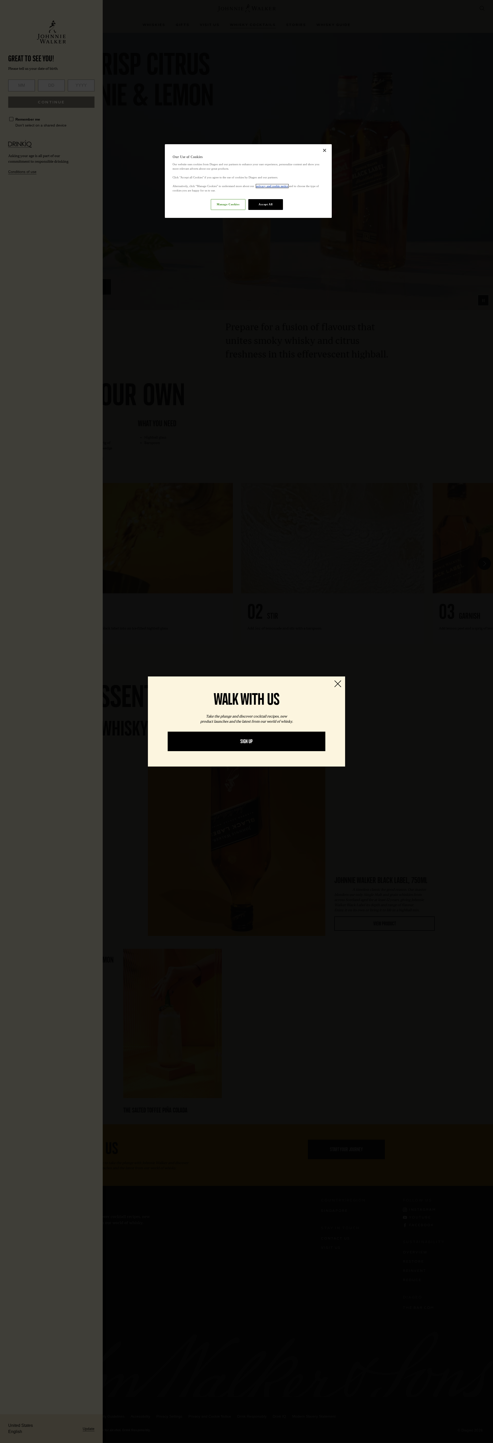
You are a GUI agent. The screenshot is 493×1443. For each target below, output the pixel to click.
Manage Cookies (228, 204)
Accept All (266, 204)
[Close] (324, 150)
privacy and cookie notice (272, 186)
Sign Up (246, 741)
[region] (248, 181)
